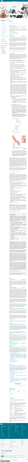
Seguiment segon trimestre (4, 30)
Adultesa (15, 344)
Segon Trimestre (12, 374)
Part (8, 437)
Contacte (22, 444)
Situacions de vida (4, 18)
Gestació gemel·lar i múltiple (13, 360)
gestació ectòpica (23, 372)
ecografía (19, 320)
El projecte (11, 439)
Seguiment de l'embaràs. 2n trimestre (14, 211)
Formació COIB (2, 446)
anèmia (13, 375)
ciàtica (12, 378)
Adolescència (11, 344)
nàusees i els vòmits (14, 84)
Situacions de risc (16, 431)
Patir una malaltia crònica (13, 353)
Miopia (20, 357)
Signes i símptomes (17, 428)
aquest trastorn (19, 104)
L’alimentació (11, 273)
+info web (21, 409)
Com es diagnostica (3, 25)
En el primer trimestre (4, 52)
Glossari (22, 443)
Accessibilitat (11, 445)
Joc (21, 431)
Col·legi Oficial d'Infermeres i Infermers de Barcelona (14, 446)
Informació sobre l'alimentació (21, 304)
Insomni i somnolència (4, 51)
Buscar (22, 445)
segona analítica (23, 332)
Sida (16, 357)
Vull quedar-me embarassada (5, 45)
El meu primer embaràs (4, 46)
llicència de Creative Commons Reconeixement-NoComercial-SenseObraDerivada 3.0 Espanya (14, 455)
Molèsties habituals (4, 47)
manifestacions (23, 350)
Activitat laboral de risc (13, 359)
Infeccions (13, 357)
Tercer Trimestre (12, 377)
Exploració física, (24, 303)
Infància (8, 427)
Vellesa (8, 430)
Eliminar (2, 431)
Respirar (2, 428)
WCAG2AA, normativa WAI (3, 453)
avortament (17, 372)
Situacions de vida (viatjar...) (4, 35)
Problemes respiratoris (19, 355)
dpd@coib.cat (16, 412)
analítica (22, 320)
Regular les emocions (23, 428)
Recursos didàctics (23, 427)
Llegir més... (11, 286)
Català (22, 439)
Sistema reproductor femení (13, 33)
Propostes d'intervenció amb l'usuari (5, 444)
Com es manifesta (3, 23)
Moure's (2, 430)
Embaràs (7, 18)
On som (11, 444)
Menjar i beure (2, 429)
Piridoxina (13, 105)
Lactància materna (10, 436)
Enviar (11, 420)
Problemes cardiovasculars (18, 354)
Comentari (11, 393)
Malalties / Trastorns (17, 427)
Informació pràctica (10, 18)
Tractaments (16, 430)
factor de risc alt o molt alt (21, 295)
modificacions (12, 38)
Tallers (22, 429)
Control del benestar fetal (17, 340)
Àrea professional (3, 439)
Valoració (11, 397)
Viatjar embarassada (13, 361)
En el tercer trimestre (4, 53)
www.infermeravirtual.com (19, 414)
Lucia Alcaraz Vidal (11, 21)
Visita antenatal (11, 340)
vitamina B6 (16, 105)
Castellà (24, 439)
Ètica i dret (22, 430)
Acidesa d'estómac (3, 49)
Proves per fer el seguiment (14, 320)
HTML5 (1, 454)
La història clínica (12, 319)
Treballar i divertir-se (3, 436)
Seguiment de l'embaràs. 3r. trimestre (15, 271)
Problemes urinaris (19, 356)
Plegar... (10, 278)
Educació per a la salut (13, 304)
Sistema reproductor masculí (14, 32)
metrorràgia (13, 372)
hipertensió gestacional (19, 375)
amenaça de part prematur (19, 379)
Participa (2, 445)
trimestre (18, 368)
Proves (15, 429)
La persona (2, 427)
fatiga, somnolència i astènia (14, 62)
